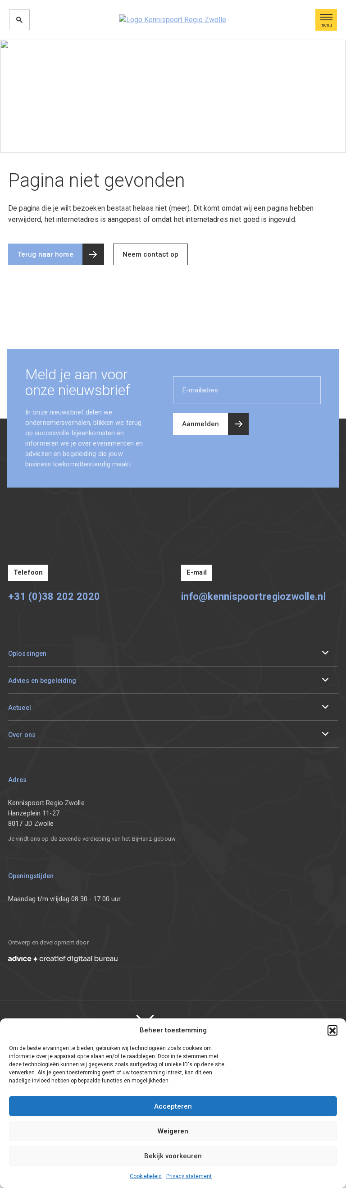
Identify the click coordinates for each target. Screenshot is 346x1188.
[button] (332, 1030)
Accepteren (173, 1106)
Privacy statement (189, 1176)
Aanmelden (200, 424)
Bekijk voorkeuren (173, 1156)
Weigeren (173, 1131)
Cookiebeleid (146, 1176)
